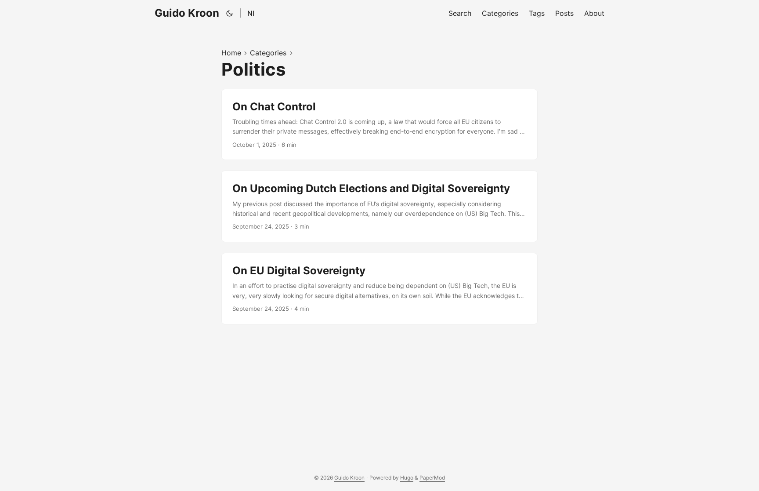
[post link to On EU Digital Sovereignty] (379, 288)
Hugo (406, 477)
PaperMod (432, 477)
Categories (268, 52)
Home (231, 52)
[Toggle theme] (229, 13)
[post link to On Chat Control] (379, 124)
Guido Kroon (187, 13)
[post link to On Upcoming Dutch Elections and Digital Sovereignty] (379, 206)
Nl (250, 13)
